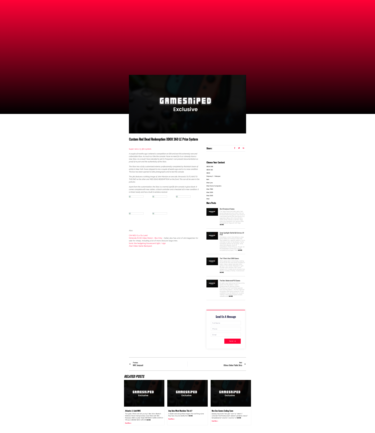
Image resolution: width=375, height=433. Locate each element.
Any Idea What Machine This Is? (180, 410)
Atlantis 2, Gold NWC (133, 410)
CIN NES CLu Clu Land (138, 235)
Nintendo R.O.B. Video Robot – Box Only (145, 238)
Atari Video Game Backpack (140, 246)
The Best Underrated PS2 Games (230, 280)
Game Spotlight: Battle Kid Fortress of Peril (232, 234)
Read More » (128, 423)
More (222, 225)
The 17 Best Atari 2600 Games (229, 258)
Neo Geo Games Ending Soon (222, 410)
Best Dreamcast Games (227, 209)
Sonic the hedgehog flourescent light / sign (147, 243)
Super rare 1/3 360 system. (140, 149)
